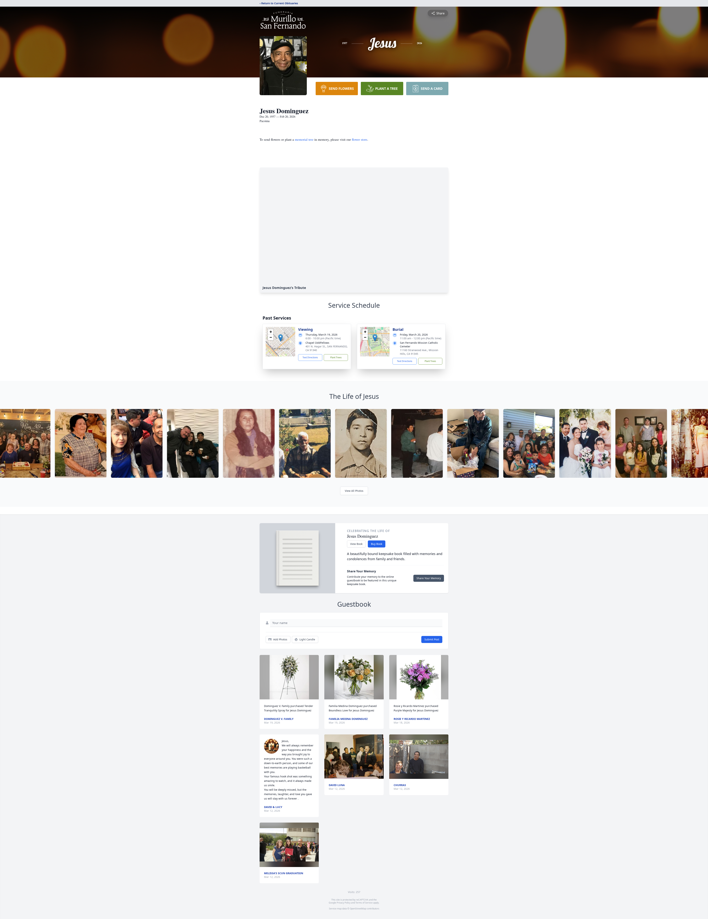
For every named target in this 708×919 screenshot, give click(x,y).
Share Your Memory (429, 578)
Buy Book (376, 544)
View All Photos (354, 491)
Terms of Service (364, 902)
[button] (280, 338)
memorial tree (304, 139)
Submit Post (431, 639)
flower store (359, 139)
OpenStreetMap (358, 908)
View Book (356, 544)
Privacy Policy (343, 902)
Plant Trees (336, 357)
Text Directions (310, 357)
